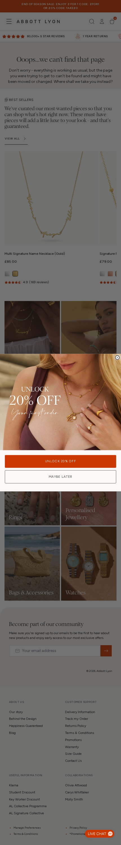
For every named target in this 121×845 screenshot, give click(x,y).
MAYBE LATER (61, 477)
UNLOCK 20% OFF (60, 461)
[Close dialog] (117, 357)
